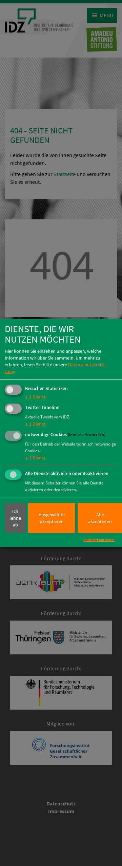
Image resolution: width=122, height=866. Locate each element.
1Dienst (35, 397)
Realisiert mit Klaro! (99, 539)
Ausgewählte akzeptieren (52, 518)
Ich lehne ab (15, 518)
